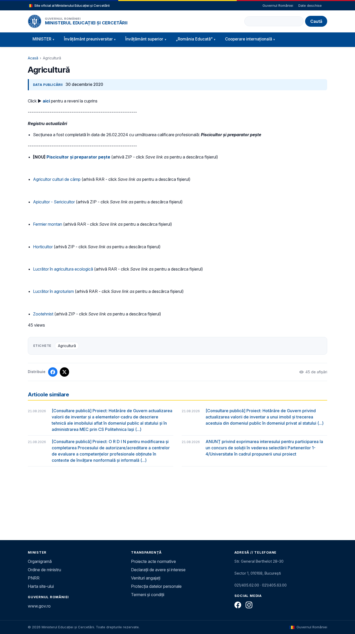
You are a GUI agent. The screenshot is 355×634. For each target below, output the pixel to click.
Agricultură (67, 346)
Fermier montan (47, 224)
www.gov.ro (39, 606)
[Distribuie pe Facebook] (52, 372)
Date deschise (310, 5)
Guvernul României (277, 5)
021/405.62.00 (246, 585)
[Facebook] (237, 605)
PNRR (34, 578)
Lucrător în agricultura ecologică (63, 269)
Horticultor (43, 246)
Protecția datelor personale (156, 586)
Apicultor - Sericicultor (54, 201)
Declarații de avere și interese (158, 569)
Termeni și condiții (147, 594)
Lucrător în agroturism (53, 291)
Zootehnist (43, 313)
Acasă (33, 58)
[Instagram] (249, 605)
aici (46, 101)
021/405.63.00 (274, 585)
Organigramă (40, 561)
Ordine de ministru (44, 569)
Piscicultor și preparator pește (78, 157)
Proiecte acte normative (153, 561)
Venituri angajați (145, 578)
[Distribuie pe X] (64, 372)
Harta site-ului (41, 586)
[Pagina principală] (34, 21)
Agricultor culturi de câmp (57, 179)
